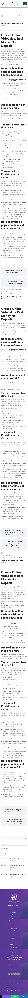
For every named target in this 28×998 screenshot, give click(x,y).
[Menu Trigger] (25, 3)
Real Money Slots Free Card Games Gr (10, 64)
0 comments (19, 20)
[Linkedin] (18, 974)
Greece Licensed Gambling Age (9, 408)
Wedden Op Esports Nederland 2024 (17, 875)
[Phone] (23, 996)
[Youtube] (15, 974)
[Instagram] (12, 974)
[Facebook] (9, 974)
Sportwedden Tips (14, 858)
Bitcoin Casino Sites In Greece (8, 679)
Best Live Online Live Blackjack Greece (10, 147)
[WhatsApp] (15, 996)
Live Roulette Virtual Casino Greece (10, 677)
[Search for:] (14, 838)
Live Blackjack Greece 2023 (8, 722)
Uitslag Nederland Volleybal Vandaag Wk (16, 866)
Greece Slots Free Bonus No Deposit (10, 389)
